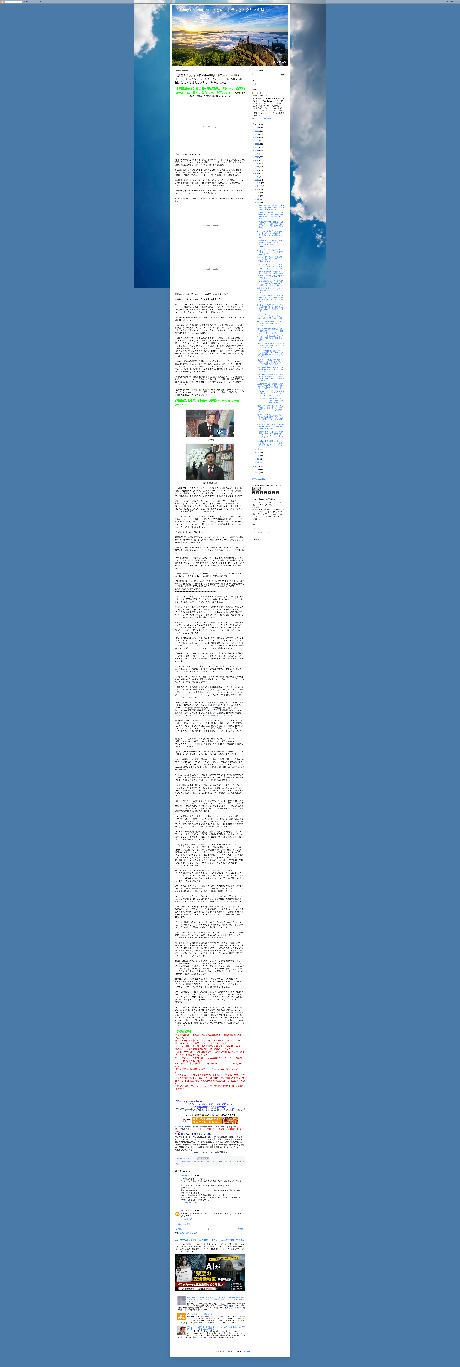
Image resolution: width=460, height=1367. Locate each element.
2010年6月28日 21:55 (189, 1219)
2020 (257, 147)
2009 (257, 466)
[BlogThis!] (201, 1158)
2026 (257, 128)
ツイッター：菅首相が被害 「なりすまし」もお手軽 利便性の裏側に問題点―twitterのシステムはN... (270, 401)
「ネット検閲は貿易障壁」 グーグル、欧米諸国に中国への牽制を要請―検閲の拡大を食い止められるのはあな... (270, 354)
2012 (257, 173)
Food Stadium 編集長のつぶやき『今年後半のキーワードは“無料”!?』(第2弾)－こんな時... (271, 323)
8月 (258, 196)
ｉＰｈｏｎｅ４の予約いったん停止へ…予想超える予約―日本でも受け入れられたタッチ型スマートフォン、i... (270, 308)
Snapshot (256, 507)
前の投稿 (241, 1229)
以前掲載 (214, 715)
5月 (258, 449)
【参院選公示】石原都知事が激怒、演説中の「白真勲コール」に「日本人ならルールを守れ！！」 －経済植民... (270, 243)
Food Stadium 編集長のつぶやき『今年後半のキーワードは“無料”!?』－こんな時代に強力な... (271, 345)
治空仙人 (184, 1175)
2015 (257, 164)
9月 (258, 193)
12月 (259, 183)
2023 (257, 137)
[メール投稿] (194, 1158)
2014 (257, 167)
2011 (257, 177)
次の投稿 (179, 1229)
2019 (257, 150)
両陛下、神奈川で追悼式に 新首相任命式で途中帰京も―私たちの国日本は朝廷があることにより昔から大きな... (270, 418)
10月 (259, 189)
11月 (259, 186)
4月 (258, 452)
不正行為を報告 (259, 479)
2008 (257, 469)
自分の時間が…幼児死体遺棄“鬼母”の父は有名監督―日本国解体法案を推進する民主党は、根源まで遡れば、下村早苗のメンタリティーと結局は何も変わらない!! (215, 1299)
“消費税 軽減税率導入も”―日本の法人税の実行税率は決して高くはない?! (270, 290)
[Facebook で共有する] (205, 1158)
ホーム (210, 1229)
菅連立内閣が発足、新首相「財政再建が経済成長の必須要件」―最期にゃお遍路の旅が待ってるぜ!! (270, 386)
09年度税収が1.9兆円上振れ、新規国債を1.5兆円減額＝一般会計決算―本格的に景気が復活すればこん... (270, 207)
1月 (258, 462)
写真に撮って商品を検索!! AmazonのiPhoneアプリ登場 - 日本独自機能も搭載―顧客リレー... (270, 426)
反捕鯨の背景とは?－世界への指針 (200, 1314)
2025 (257, 131)
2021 (257, 144)
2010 (257, 180)
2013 (257, 170)
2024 (257, 134)
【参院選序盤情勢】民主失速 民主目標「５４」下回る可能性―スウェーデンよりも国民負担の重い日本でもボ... (270, 225)
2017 (257, 157)
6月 (258, 202)
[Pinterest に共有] (208, 1158)
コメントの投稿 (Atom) (188, 1233)
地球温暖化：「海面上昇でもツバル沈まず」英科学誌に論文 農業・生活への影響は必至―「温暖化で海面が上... (270, 377)
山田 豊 (184, 1210)
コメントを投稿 (184, 1224)
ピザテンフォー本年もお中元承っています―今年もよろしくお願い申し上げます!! (270, 252)
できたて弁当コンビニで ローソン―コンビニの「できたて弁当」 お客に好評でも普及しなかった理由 (270, 316)
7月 (258, 199)
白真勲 (197, 165)
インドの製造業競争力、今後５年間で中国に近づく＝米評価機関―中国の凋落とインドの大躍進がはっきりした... (270, 234)
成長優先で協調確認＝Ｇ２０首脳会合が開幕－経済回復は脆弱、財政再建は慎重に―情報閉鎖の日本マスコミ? (270, 215)
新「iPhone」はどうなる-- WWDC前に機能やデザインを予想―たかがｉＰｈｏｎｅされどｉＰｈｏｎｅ (270, 393)
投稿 (257, 528)
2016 (257, 160)
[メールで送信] (198, 1158)
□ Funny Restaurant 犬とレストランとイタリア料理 (219, 10)
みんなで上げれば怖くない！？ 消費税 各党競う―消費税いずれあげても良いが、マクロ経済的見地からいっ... (270, 299)
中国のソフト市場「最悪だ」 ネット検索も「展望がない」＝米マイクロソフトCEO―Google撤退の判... (270, 409)
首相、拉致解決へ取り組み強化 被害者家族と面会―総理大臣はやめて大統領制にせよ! (270, 369)
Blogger (247, 1351)
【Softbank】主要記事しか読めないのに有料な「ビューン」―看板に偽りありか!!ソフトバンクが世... (270, 443)
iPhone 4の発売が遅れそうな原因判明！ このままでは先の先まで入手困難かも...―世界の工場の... (270, 283)
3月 (258, 456)
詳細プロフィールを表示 (261, 118)
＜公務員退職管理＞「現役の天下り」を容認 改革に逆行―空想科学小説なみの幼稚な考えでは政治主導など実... (270, 275)
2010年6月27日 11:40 (189, 1203)
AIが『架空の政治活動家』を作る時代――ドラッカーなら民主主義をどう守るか (209, 1240)
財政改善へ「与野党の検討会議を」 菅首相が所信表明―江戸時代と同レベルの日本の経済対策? (271, 362)
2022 (257, 141)
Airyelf (227, 1351)
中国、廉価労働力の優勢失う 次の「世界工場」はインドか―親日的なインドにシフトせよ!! (270, 331)
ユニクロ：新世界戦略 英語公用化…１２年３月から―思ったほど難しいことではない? (270, 259)
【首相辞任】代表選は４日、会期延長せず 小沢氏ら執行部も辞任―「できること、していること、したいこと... (270, 435)
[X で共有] (203, 1158)
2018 (257, 154)
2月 (258, 459)
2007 (257, 473)
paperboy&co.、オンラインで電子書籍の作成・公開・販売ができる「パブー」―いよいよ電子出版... (270, 266)
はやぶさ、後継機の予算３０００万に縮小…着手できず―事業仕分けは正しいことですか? (270, 338)
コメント (258, 532)
